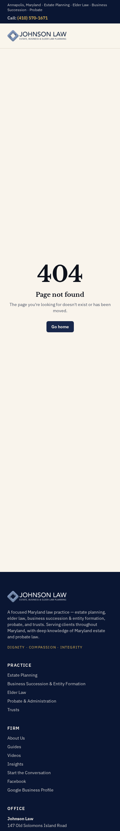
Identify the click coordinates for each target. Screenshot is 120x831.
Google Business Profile (30, 790)
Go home (60, 326)
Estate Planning (22, 675)
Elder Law (16, 692)
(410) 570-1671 (32, 18)
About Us (16, 738)
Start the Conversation (29, 772)
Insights (15, 764)
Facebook (16, 781)
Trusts (13, 709)
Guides (14, 746)
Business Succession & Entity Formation (46, 683)
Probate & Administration (31, 701)
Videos (14, 755)
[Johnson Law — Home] (36, 35)
